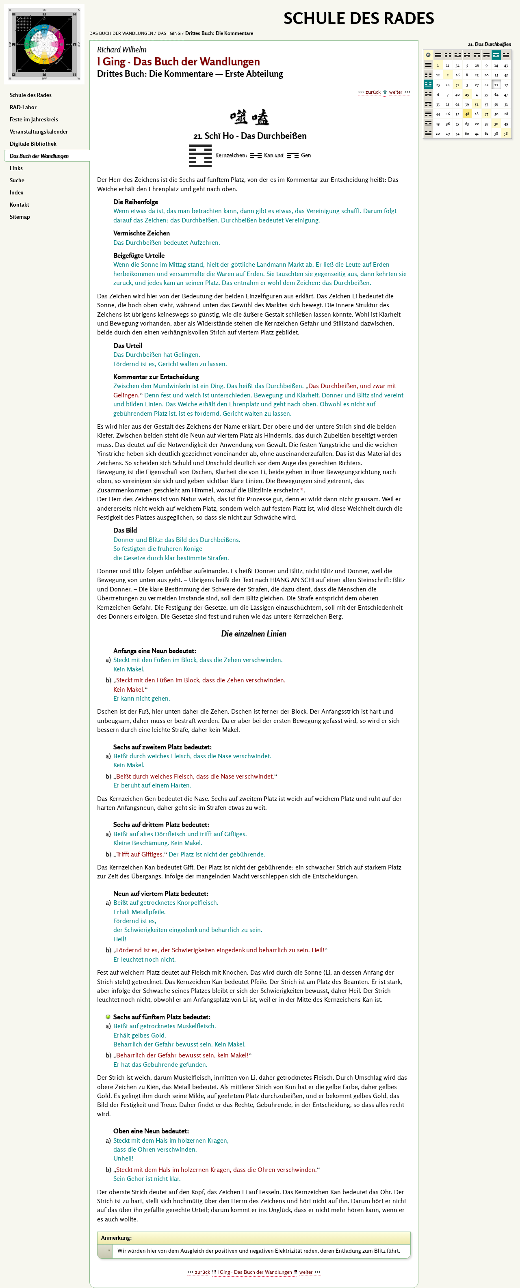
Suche (17, 180)
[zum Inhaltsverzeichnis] (385, 92)
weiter (396, 91)
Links (16, 168)
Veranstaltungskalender (39, 131)
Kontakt (19, 204)
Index (16, 192)
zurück (373, 91)
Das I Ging (169, 33)
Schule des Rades (31, 95)
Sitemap (20, 217)
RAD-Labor (23, 107)
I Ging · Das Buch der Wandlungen (254, 1272)
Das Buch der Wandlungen (39, 156)
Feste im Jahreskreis (34, 119)
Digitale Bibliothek (33, 143)
